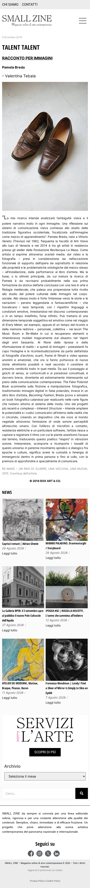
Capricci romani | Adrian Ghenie (20, 544)
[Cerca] (81, 793)
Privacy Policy (37, 881)
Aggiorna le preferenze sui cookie (45, 870)
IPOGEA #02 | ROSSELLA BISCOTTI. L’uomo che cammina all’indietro (65, 613)
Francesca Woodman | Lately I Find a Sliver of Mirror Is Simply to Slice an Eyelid (67, 688)
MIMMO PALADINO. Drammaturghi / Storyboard (66, 545)
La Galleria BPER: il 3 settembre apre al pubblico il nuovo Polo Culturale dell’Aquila (22, 615)
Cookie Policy (53, 881)
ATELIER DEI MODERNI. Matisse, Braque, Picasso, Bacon (20, 685)
